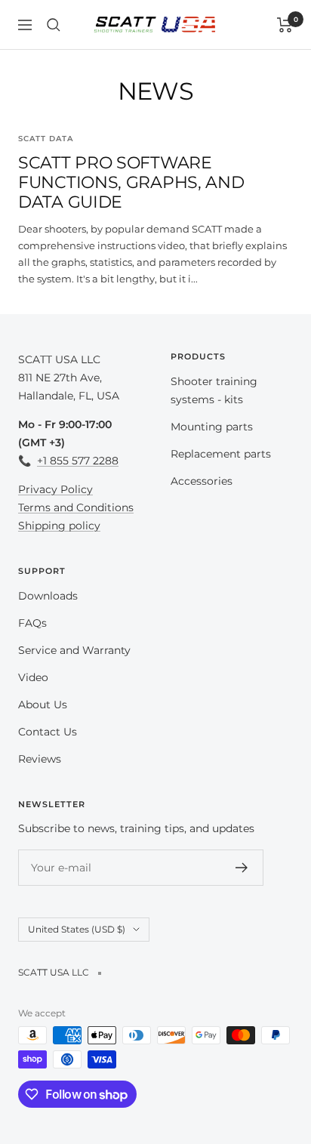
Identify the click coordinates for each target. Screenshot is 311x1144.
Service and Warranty (74, 650)
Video (33, 677)
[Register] (242, 867)
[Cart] (285, 24)
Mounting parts (212, 426)
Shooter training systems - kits (214, 390)
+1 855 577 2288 (78, 460)
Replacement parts (221, 454)
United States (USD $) (76, 929)
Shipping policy (59, 525)
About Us (42, 704)
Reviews (39, 759)
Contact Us (47, 732)
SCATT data (45, 138)
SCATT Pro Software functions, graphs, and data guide (131, 182)
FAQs (32, 623)
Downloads (48, 596)
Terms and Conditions (76, 507)
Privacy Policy (55, 489)
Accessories (201, 481)
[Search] (53, 25)
